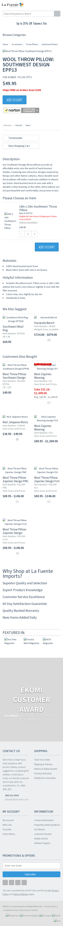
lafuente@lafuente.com (16, 799)
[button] (53, 4)
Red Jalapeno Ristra (15, 422)
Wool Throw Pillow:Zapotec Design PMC (16, 479)
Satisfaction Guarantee (44, 778)
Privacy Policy (50, 906)
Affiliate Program (42, 843)
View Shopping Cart (19, 146)
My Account (8, 820)
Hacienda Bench (44, 323)
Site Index (24, 910)
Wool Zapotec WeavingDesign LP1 (43, 377)
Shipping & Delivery (43, 764)
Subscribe (30, 874)
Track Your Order (42, 759)
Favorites (7, 829)
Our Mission (39, 829)
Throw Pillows (32, 44)
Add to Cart (14, 100)
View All (18, 125)
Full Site (34, 910)
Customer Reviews (42, 834)
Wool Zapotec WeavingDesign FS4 (43, 429)
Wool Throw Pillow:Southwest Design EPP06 (14, 377)
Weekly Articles (41, 838)
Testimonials (15, 138)
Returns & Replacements (45, 768)
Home (5, 44)
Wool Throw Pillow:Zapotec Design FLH (46, 479)
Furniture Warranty (43, 773)
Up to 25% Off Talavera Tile (31, 23)
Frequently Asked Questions (47, 824)
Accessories (17, 44)
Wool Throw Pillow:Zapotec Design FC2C (14, 532)
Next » (28, 125)
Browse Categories (14, 35)
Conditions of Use (10, 910)
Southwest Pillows (50, 44)
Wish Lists (7, 824)
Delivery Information (28, 222)
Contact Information (44, 820)
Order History (9, 834)
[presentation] (53, 633)
